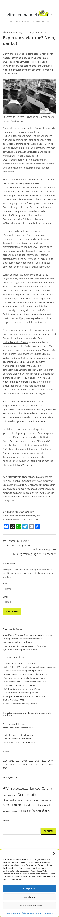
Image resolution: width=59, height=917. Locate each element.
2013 (24, 764)
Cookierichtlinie (13, 912)
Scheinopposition (10, 811)
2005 (5, 768)
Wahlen (27, 810)
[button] (54, 853)
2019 (50, 760)
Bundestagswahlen (22, 788)
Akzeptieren (29, 888)
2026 (5, 760)
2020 (44, 760)
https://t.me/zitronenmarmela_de (19, 727)
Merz (6, 805)
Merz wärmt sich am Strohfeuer (17, 642)
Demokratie (27, 794)
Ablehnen (29, 896)
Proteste (16, 805)
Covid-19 (7, 795)
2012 (31, 764)
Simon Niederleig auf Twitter (17, 738)
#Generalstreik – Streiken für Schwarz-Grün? (26, 681)
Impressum (48, 912)
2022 (31, 760)
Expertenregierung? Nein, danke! (21, 663)
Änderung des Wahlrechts (17, 381)
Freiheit (28, 800)
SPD (20, 811)
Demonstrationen (13, 800)
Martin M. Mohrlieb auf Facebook (19, 742)
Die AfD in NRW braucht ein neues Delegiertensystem (27, 634)
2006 (50, 764)
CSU (14, 795)
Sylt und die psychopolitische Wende (20, 649)
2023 (24, 760)
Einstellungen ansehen (29, 905)
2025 (11, 760)
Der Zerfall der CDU (15, 700)
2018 (5, 764)
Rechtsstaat (44, 805)
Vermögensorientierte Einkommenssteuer (22, 638)
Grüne (35, 800)
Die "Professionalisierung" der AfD (21, 703)
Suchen (48, 831)
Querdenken (29, 805)
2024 (18, 760)
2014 (18, 764)
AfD (6, 788)
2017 (11, 764)
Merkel (48, 800)
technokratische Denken (15, 342)
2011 (37, 764)
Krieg (42, 800)
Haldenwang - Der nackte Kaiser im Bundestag (27, 674)
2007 (44, 764)
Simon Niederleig (13, 32)
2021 (37, 760)
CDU (38, 788)
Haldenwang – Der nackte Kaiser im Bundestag (24, 645)
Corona (47, 788)
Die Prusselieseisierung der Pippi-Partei (24, 670)
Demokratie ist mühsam (32, 421)
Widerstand (41, 810)
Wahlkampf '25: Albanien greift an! (22, 692)
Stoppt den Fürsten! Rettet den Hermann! (25, 696)
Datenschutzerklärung (31, 912)
